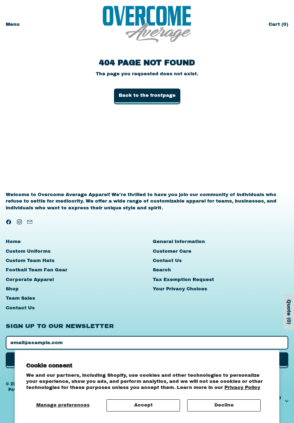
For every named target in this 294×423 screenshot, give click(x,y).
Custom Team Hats (30, 260)
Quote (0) (288, 312)
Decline (224, 405)
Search (162, 269)
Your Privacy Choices (180, 288)
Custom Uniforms (28, 251)
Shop (12, 288)
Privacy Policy (242, 387)
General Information (179, 241)
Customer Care (172, 251)
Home (13, 241)
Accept (143, 405)
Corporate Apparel (30, 279)
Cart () (278, 26)
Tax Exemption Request (183, 279)
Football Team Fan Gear (36, 269)
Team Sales (20, 298)
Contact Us (20, 307)
